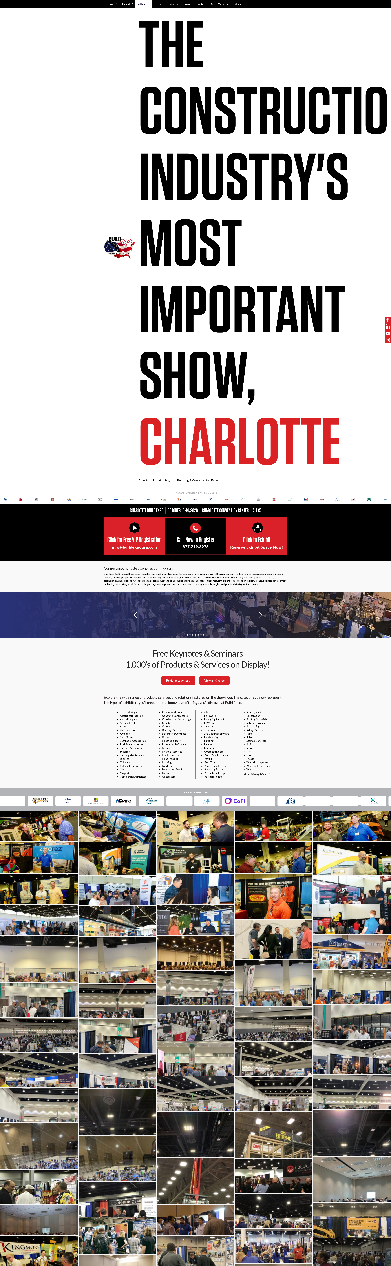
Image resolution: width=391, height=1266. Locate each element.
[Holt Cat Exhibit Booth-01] (352, 1220)
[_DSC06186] (273, 857)
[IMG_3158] (273, 1094)
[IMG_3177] (195, 1023)
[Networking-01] (273, 939)
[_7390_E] (195, 920)
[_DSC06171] (352, 858)
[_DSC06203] (352, 826)
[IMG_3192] (352, 1022)
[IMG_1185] (195, 1181)
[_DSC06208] (273, 826)
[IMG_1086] (273, 1176)
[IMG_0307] (117, 1199)
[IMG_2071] (117, 1112)
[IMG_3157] (39, 1105)
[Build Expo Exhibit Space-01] (273, 1246)
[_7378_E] (117, 921)
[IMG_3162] (117, 1071)
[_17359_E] (117, 890)
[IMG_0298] (273, 1211)
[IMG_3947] (273, 983)
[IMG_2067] (195, 1134)
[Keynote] (195, 953)
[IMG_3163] (39, 1070)
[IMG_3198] (195, 988)
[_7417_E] (352, 919)
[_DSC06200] (39, 857)
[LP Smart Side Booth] (352, 952)
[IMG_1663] (273, 1135)
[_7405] (39, 920)
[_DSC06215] (39, 826)
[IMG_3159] (195, 1093)
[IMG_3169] (195, 1058)
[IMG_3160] (352, 1092)
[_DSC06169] (195, 857)
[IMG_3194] (117, 1001)
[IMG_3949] (39, 959)
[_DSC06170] (117, 858)
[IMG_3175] (273, 1024)
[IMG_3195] (39, 1000)
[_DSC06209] (195, 826)
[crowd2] (117, 1235)
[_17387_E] (195, 889)
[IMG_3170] (352, 1057)
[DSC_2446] (195, 1220)
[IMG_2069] (352, 1133)
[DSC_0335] (39, 1220)
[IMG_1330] (117, 1158)
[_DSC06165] (39, 889)
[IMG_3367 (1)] (352, 987)
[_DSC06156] (273, 896)
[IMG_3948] (117, 960)
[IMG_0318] (39, 1187)
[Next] (384, 499)
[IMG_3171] (117, 1036)
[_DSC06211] (117, 826)
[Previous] (6, 499)
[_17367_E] (352, 890)
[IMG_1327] (352, 1179)
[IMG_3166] (273, 1059)
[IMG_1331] (39, 1146)
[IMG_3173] (39, 1035)
